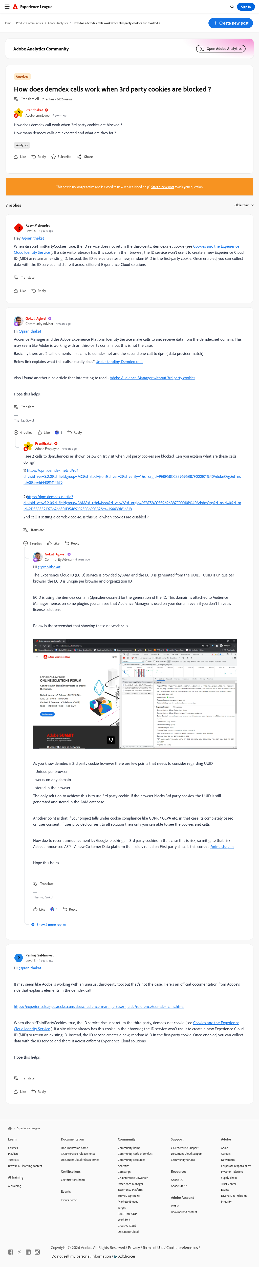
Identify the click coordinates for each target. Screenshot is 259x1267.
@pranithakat (32, 238)
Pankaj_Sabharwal (40, 955)
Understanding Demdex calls (119, 361)
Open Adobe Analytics (224, 48)
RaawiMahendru (38, 225)
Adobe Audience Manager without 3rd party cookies (152, 377)
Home (7, 23)
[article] (128, 259)
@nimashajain (222, 846)
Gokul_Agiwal (36, 318)
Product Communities (29, 23)
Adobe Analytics (58, 23)
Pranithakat (34, 110)
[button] (230, 23)
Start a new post (162, 187)
